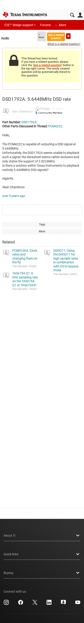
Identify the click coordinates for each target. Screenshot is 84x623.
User (80, 15)
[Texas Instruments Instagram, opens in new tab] (6, 604)
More (62, 25)
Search (72, 15)
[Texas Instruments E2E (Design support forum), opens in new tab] (63, 604)
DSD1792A (29, 122)
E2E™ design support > (20, 25)
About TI (9, 535)
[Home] (24, 15)
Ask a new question (68, 36)
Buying (8, 573)
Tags (42, 224)
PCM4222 (55, 126)
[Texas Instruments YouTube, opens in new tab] (77, 604)
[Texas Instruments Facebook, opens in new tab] (20, 604)
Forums (45, 25)
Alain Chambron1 (22, 111)
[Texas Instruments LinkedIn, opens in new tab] (49, 604)
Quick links (11, 554)
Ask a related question (56, 37)
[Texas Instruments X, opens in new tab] (35, 604)
